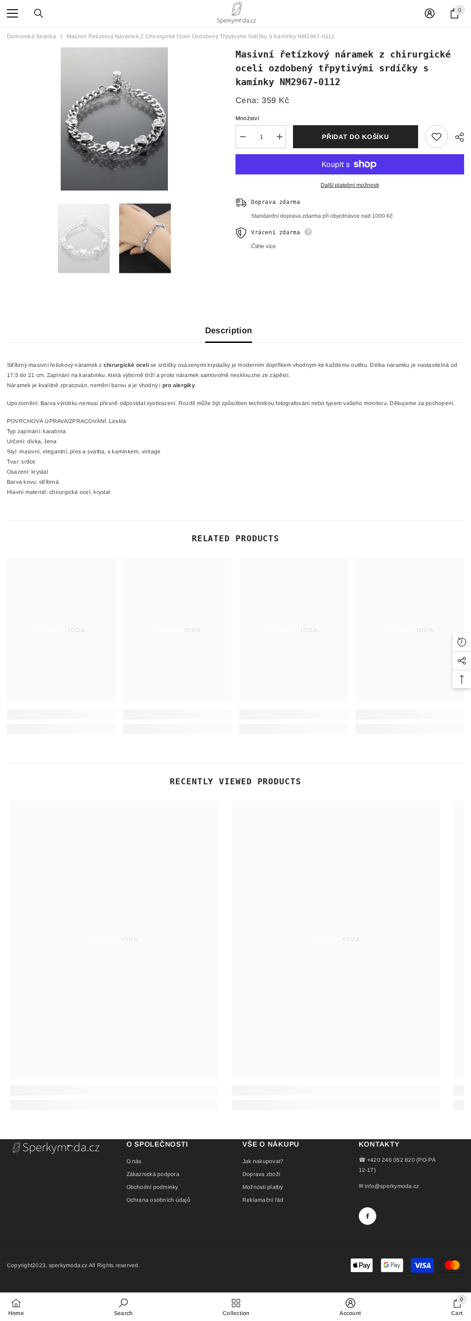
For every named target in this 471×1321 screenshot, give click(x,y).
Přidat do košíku (355, 136)
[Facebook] (367, 1216)
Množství (247, 118)
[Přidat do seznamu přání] (436, 136)
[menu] (12, 13)
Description (229, 330)
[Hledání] (38, 13)
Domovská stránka (31, 36)
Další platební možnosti (350, 185)
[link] (61, 714)
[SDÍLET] (456, 137)
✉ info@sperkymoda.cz (389, 1186)
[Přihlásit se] (430, 13)
